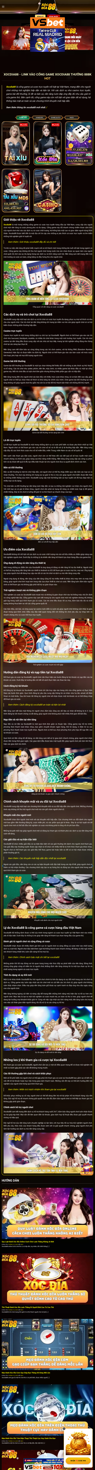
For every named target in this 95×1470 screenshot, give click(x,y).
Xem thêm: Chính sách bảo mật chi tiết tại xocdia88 (33, 957)
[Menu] (3, 6)
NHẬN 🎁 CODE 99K (78, 1461)
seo (22, 1244)
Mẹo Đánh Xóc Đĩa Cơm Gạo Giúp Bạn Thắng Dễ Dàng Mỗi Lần (26, 1373)
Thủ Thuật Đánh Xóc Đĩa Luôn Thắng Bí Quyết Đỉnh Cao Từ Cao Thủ (28, 1307)
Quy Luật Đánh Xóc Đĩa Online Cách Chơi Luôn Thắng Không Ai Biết (28, 1242)
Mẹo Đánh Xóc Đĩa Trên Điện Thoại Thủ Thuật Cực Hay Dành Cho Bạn (28, 1438)
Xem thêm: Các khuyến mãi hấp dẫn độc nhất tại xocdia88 (37, 858)
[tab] (23, 118)
